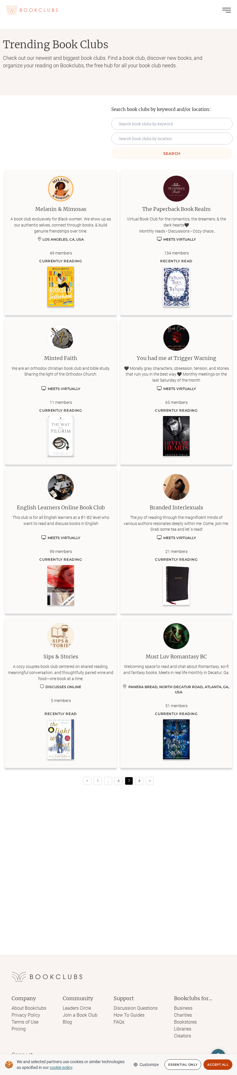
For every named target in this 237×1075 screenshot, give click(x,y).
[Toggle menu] (226, 10)
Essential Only (182, 1065)
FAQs (119, 1022)
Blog (67, 1022)
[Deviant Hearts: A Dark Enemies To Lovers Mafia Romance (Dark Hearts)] (176, 436)
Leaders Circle (77, 1008)
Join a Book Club (80, 1015)
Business (183, 1008)
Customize (149, 1064)
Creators (182, 1036)
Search (171, 153)
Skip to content (118, 12)
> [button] (150, 781)
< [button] (87, 781)
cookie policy (61, 1067)
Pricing (19, 1029)
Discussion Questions (136, 1008)
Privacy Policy (26, 1015)
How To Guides (129, 1015)
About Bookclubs (29, 1008)
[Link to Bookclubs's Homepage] (32, 10)
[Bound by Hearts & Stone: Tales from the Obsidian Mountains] (176, 739)
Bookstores (185, 1022)
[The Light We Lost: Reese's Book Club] (60, 739)
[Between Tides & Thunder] (176, 287)
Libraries (182, 1029)
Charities (183, 1015)
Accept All (218, 1065)
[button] (108, 781)
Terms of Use (25, 1022)
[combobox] (172, 138)
